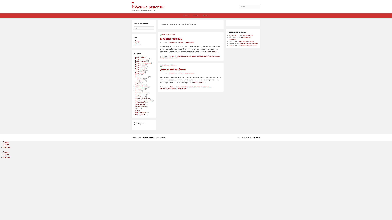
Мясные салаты (140, 89)
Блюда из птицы (140, 69)
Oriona (181, 42)
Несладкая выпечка (141, 93)
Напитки (137, 91)
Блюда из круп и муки (142, 59)
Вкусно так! (232, 35)
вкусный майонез (183, 56)
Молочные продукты (141, 87)
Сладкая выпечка (140, 106)
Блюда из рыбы (140, 71)
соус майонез (171, 88)
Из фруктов (140, 81)
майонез (212, 56)
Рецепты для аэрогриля (142, 99)
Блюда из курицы (140, 61)
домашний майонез (203, 56)
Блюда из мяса (140, 65)
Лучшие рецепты (140, 85)
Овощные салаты (140, 95)
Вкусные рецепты (148, 7)
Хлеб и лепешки (140, 114)
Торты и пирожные (140, 112)
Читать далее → (212, 52)
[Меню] (133, 3)
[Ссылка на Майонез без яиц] (191, 35)
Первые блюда (139, 97)
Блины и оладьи (140, 57)
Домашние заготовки (141, 77)
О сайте (195, 16)
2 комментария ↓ (190, 73)
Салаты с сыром (140, 105)
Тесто (137, 110)
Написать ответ (189, 42)
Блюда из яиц (139, 73)
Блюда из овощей (140, 67)
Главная (186, 16)
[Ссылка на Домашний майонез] (191, 66)
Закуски (137, 83)
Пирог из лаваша (247, 35)
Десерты (137, 75)
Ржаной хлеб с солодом (246, 41)
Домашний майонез (173, 69)
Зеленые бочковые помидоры (249, 43)
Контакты (206, 16)
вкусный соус (193, 56)
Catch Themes (256, 137)
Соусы (172, 56)
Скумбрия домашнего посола (248, 45)
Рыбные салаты (140, 102)
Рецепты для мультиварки (143, 101)
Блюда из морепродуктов (143, 63)
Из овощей (140, 79)
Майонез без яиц (171, 38)
